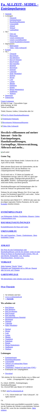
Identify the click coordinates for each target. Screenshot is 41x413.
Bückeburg (13, 68)
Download (9, 373)
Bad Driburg (14, 56)
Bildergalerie (14, 46)
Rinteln (12, 87)
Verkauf (12, 28)
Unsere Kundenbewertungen (20, 42)
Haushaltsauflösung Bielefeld (15, 317)
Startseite (8, 14)
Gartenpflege (14, 30)
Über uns (13, 34)
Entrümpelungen (15, 20)
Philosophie (14, 36)
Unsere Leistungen (7, 101)
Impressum (9, 95)
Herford (12, 76)
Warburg (13, 93)
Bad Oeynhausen (16, 60)
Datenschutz (9, 97)
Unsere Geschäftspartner (18, 40)
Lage (11, 79)
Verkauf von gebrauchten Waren (16, 363)
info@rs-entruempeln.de (15, 391)
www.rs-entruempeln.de (13, 297)
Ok (2, 400)
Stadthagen (13, 91)
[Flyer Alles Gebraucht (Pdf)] (10, 119)
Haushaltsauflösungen (17, 22)
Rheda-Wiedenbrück (17, 89)
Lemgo (12, 81)
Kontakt (8, 50)
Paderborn (13, 85)
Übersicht (13, 18)
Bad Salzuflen (14, 64)
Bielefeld (13, 66)
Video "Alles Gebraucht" (18, 48)
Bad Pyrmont (14, 62)
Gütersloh (13, 72)
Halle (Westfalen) (16, 74)
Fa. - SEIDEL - (19, 6)
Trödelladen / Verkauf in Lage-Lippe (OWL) (20, 367)
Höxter (12, 78)
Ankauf (12, 26)
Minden (12, 83)
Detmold (13, 70)
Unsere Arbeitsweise (17, 38)
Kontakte (4, 204)
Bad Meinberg (15, 58)
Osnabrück (9, 339)
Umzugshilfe (14, 24)
